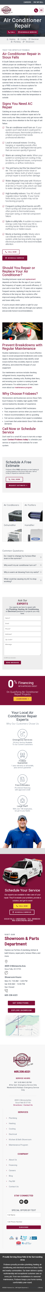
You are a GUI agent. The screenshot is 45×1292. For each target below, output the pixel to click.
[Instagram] (26, 1202)
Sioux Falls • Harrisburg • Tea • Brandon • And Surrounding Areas (22, 920)
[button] (41, 10)
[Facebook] (21, 1202)
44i (22, 1289)
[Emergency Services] (22, 734)
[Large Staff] (22, 800)
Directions (17, 1105)
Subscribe (23, 1227)
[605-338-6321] (6, 990)
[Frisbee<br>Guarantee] (22, 755)
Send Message (12, 662)
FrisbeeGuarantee (23, 762)
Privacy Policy (33, 1288)
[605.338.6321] (36, 10)
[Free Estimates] (22, 779)
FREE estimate (12, 85)
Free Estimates (22, 785)
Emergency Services (22, 739)
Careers (27, 2)
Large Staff (22, 806)
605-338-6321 (11, 995)
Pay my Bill (38, 2)
